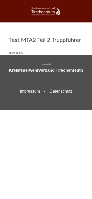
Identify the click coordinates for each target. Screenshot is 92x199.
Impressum (30, 91)
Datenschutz (61, 91)
